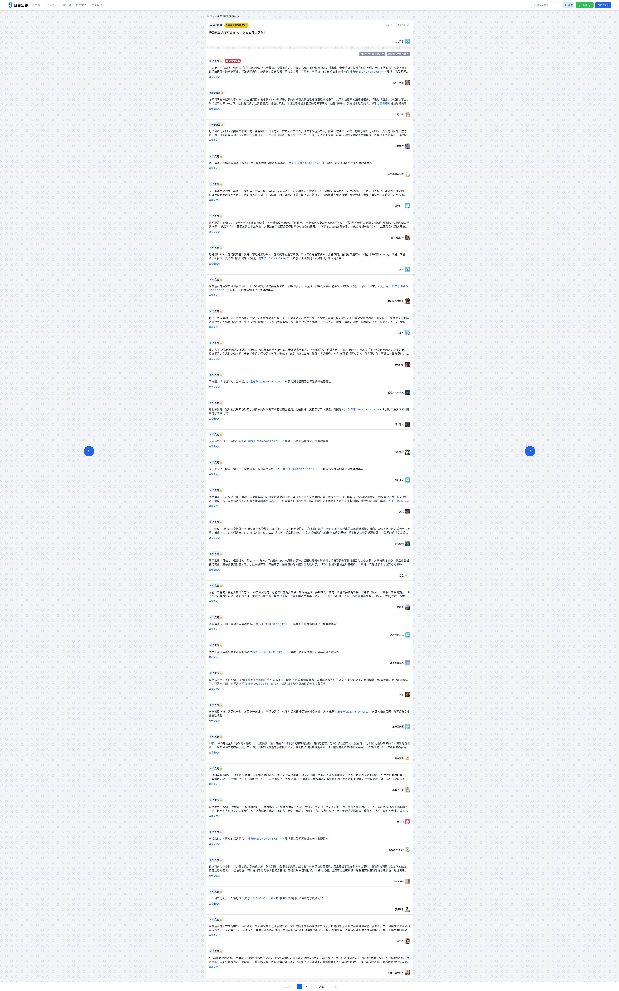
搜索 (570, 5)
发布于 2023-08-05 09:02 (263, 441)
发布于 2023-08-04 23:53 (365, 71)
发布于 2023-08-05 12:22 (353, 711)
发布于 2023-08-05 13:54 (263, 838)
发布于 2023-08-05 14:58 (257, 898)
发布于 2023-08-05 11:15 (260, 683)
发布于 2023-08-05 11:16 (268, 652)
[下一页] (312, 986)
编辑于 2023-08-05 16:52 (274, 258)
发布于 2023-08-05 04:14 (363, 409)
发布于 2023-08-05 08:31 (298, 469)
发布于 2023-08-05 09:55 (271, 624)
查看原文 (401, 25)
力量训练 (382, 103)
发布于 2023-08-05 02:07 (266, 381)
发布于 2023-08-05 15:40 (304, 163)
